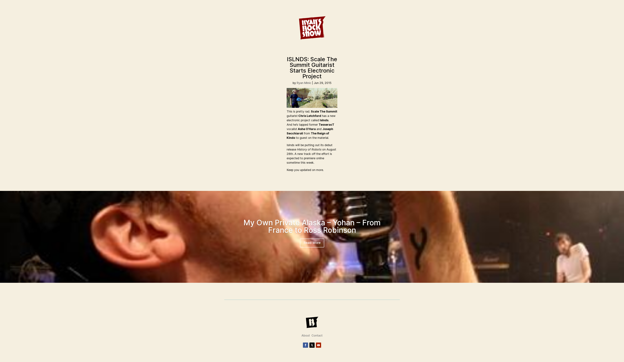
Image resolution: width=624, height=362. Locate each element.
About (305, 335)
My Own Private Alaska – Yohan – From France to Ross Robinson (312, 226)
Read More (312, 243)
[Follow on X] (312, 345)
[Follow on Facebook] (305, 345)
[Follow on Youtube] (318, 345)
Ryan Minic (304, 83)
